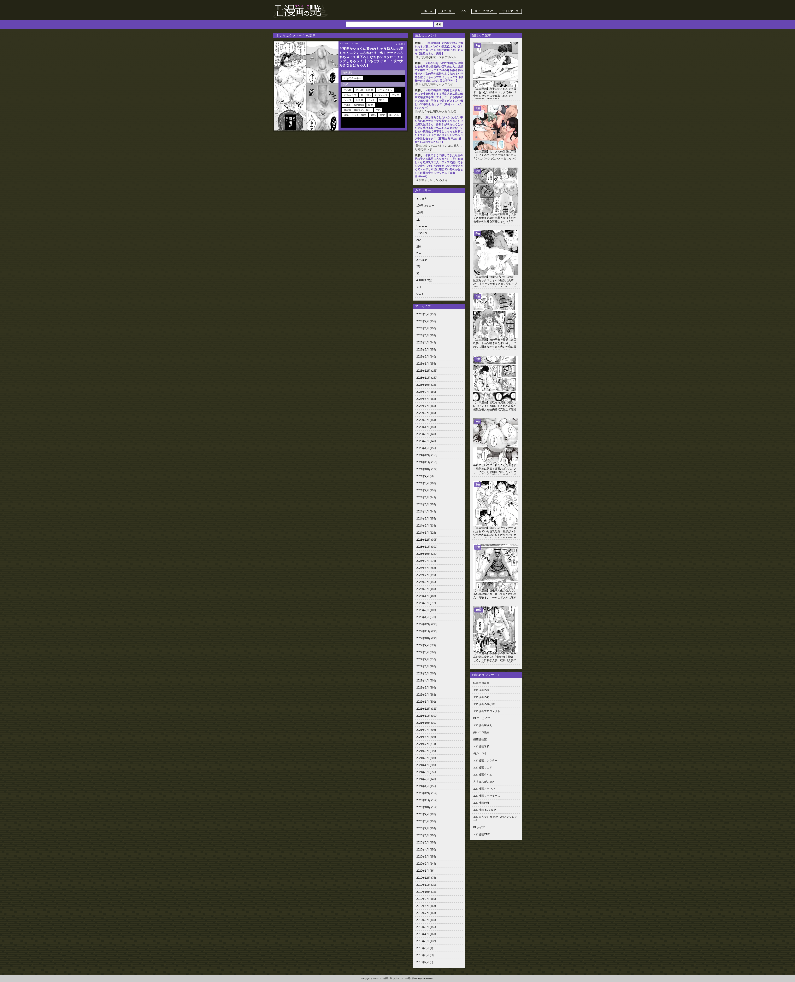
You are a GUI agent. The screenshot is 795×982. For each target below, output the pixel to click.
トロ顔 (359, 100)
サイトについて (484, 11)
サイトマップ (510, 11)
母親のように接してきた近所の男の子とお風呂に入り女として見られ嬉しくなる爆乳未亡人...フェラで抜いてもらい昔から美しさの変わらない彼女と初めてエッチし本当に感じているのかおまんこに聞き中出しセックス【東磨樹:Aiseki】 (439, 166)
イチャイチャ (384, 90)
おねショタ (381, 95)
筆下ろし (394, 115)
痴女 (382, 115)
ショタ (347, 100)
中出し (383, 100)
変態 (370, 105)
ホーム (428, 11)
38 (417, 273)
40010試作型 (424, 280)
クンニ (395, 95)
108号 (419, 212)
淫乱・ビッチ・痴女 (355, 115)
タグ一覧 (446, 11)
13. (418, 219)
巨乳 (378, 110)
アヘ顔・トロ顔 (364, 90)
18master (422, 226)
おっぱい (366, 95)
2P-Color (421, 259)
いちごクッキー (352, 78)
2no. (419, 253)
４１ (419, 287)
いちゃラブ (350, 95)
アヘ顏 (347, 90)
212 (418, 240)
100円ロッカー (425, 205)
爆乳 (373, 115)
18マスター (423, 232)
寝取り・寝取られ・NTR (357, 110)
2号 (418, 266)
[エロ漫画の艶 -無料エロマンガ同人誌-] (300, 4)
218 (418, 246)
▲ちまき (421, 198)
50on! (419, 294)
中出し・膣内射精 (354, 105)
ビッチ (371, 100)
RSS (463, 11)
